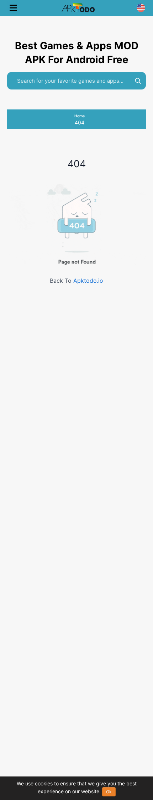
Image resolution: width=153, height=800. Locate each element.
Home (79, 116)
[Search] (138, 80)
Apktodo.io (88, 280)
